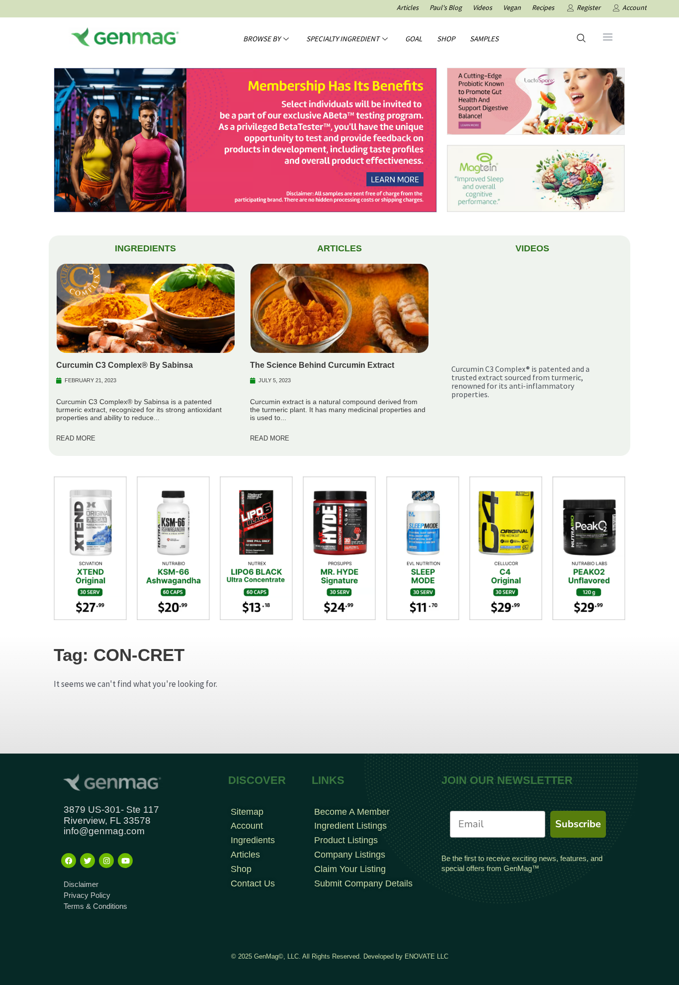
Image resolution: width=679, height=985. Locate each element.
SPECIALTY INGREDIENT (342, 38)
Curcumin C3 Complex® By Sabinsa (124, 365)
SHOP (446, 38)
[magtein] (535, 177)
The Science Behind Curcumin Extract (322, 365)
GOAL (413, 38)
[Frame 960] (245, 139)
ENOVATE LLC (426, 956)
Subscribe (578, 824)
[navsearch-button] (581, 38)
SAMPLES (484, 38)
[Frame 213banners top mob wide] (535, 100)
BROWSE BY (261, 38)
